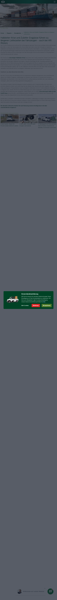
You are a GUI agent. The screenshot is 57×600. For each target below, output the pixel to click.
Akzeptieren (46, 305)
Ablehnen (36, 305)
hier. (44, 301)
